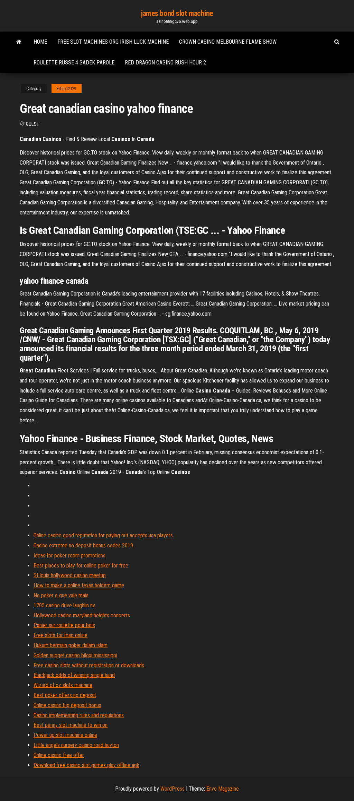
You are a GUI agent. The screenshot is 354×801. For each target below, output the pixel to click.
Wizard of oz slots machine (63, 685)
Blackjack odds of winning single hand (74, 675)
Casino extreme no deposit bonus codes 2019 (83, 545)
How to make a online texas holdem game (79, 585)
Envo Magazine (222, 788)
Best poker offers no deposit (65, 695)
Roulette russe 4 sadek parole (74, 62)
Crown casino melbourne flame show (228, 41)
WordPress (172, 788)
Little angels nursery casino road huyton (76, 745)
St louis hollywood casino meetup (70, 575)
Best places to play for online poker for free (81, 565)
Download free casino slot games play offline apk (86, 765)
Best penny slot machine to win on (71, 725)
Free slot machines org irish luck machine (113, 41)
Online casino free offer (59, 755)
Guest (32, 124)
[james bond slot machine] (18, 42)
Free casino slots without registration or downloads (89, 665)
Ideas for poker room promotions (69, 555)
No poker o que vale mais (61, 595)
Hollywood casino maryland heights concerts (82, 615)
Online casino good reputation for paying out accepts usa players (103, 535)
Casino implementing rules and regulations (79, 715)
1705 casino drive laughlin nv (64, 605)
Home (40, 41)
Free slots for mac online (60, 635)
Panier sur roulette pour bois (64, 625)
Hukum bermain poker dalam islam (71, 645)
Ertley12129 (66, 88)
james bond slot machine (177, 13)
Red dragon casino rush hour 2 (165, 62)
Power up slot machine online (65, 735)
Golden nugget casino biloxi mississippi (75, 655)
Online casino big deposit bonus (67, 705)
